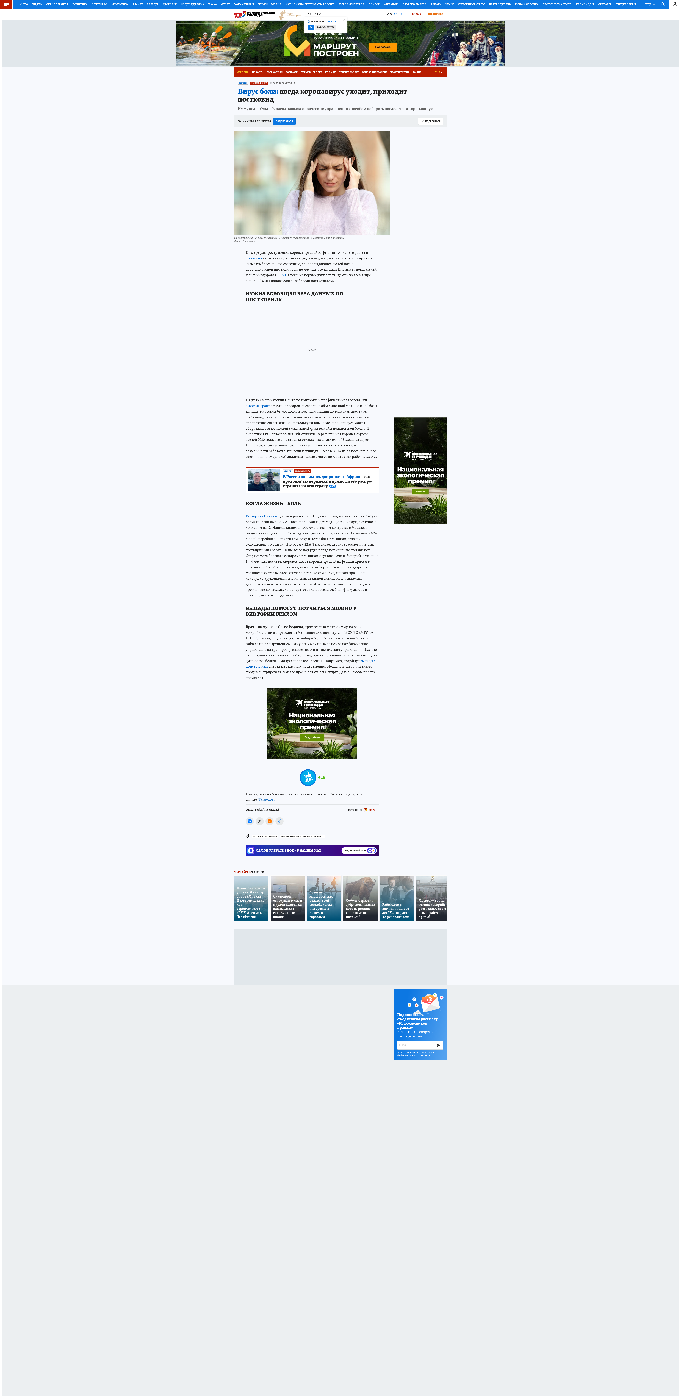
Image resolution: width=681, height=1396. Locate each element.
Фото (24, 4)
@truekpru (266, 799)
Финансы (391, 4)
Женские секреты (471, 4)
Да (311, 27)
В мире (138, 4)
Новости (257, 72)
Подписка (435, 14)
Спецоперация (57, 4)
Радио (397, 14)
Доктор (374, 4)
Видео (37, 4)
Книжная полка (526, 4)
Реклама (415, 14)
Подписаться (284, 121)
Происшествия (269, 4)
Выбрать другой (325, 27)
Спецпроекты (625, 4)
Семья (449, 4)
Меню (6, 4)
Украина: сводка (311, 72)
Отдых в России (349, 72)
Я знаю (435, 4)
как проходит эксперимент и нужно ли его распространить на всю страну (328, 481)
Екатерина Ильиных (262, 516)
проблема (254, 258)
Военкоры (292, 72)
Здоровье (169, 4)
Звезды (152, 4)
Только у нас (275, 72)
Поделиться (433, 121)
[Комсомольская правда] (254, 14)
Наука (212, 4)
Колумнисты (244, 4)
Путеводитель (500, 4)
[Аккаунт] (675, 4)
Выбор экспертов (351, 4)
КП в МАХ (330, 72)
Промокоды (585, 4)
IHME (282, 275)
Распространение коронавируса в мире (302, 836)
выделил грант (258, 405)
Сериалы (604, 4)
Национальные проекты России (310, 4)
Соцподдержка (192, 4)
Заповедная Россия (374, 72)
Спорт (225, 4)
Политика (79, 4)
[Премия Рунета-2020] (288, 14)
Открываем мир (414, 4)
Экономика (120, 4)
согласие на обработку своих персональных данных (416, 1053)
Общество (99, 4)
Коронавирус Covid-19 (265, 836)
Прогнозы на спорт (557, 4)
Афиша (417, 72)
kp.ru (372, 810)
